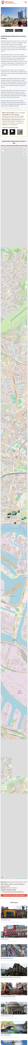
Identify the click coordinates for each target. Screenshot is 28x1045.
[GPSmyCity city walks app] (9, 2)
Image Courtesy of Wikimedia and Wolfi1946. (9, 1018)
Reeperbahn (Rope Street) (7, 958)
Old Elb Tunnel (4, 1016)
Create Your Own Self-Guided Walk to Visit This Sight (14, 146)
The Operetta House (5, 920)
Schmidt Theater (5, 939)
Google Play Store (16, 120)
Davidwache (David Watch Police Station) (10, 977)
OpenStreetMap (19, 878)
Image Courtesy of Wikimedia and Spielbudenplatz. (10, 108)
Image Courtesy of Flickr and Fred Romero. (9, 999)
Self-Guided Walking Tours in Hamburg (13, 113)
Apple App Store (6, 120)
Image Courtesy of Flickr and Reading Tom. (9, 979)
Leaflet (13, 878)
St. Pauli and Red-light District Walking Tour (13, 892)
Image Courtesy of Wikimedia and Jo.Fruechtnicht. (10, 1037)
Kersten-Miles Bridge (6, 1035)
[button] (14, 513)
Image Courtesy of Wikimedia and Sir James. (9, 941)
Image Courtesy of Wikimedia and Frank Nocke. (9, 960)
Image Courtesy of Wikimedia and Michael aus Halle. (10, 922)
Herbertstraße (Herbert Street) (8, 997)
